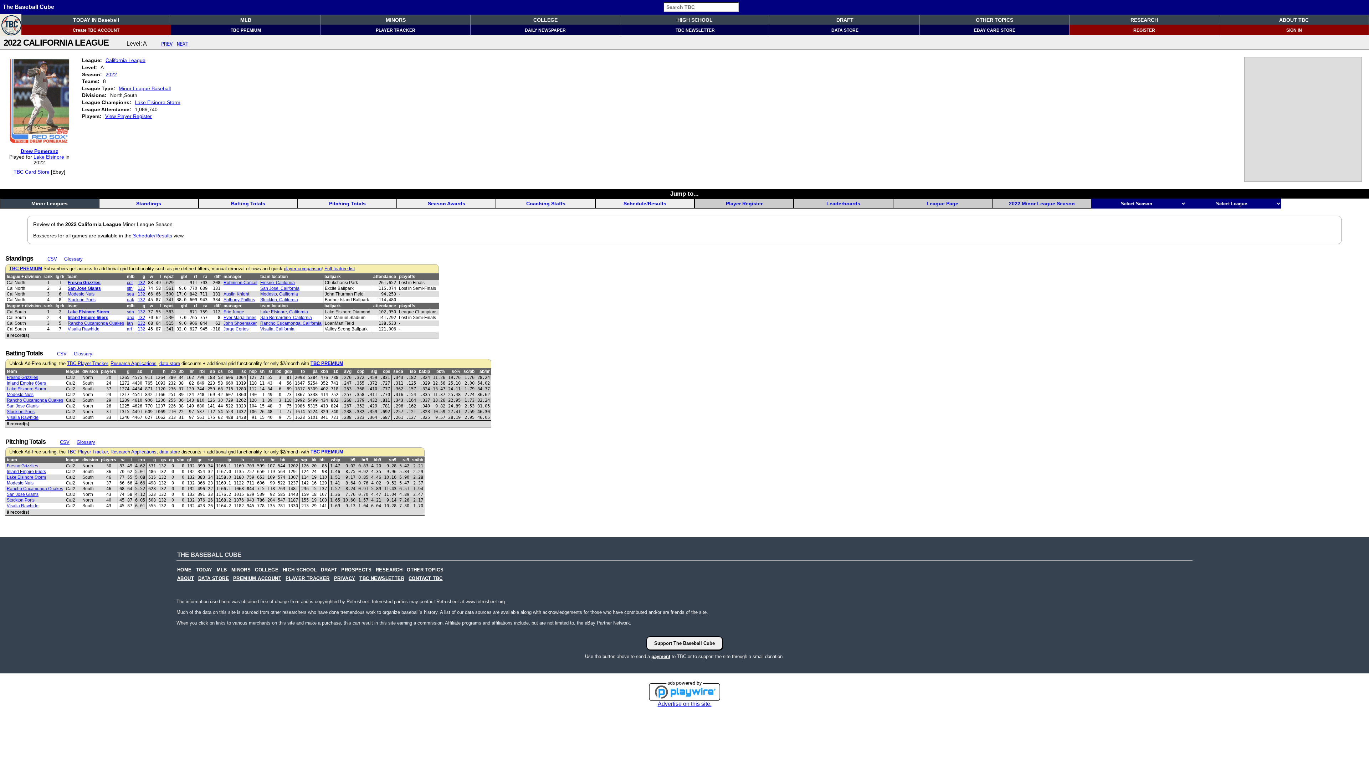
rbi (202, 371)
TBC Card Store (32, 172)
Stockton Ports (82, 299)
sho (180, 459)
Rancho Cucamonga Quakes (96, 323)
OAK (130, 299)
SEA (130, 294)
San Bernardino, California (286, 317)
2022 (111, 74)
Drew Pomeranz (39, 151)
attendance (384, 276)
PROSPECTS (356, 570)
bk (314, 459)
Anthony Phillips (239, 299)
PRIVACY (344, 578)
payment (660, 656)
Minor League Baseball (145, 88)
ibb (278, 371)
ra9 (406, 459)
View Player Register (128, 116)
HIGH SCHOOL (695, 20)
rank (48, 276)
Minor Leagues (49, 203)
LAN (130, 323)
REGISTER (1144, 30)
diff (217, 276)
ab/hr (485, 371)
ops (386, 371)
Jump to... (684, 193)
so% (456, 371)
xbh (324, 371)
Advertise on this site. (685, 704)
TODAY (204, 570)
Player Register (744, 203)
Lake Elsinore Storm (157, 102)
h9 (352, 459)
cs (220, 371)
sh (262, 371)
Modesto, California (279, 294)
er (262, 459)
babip (424, 371)
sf (270, 371)
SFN (130, 288)
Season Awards (446, 203)
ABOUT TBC (1294, 20)
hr (192, 371)
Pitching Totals (347, 203)
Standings (148, 203)
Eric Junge (234, 311)
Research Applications (134, 363)
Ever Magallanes (240, 317)
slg (374, 371)
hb (321, 459)
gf (189, 459)
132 (141, 282)
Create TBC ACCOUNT (96, 30)
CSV (52, 259)
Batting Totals (248, 203)
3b (181, 371)
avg (348, 371)
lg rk (60, 276)
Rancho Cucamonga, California (291, 323)
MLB (245, 20)
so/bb (469, 371)
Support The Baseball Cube (684, 643)
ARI (129, 329)
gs (163, 459)
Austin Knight (236, 294)
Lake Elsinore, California (284, 311)
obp (360, 371)
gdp (288, 371)
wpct (169, 276)
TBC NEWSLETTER (695, 30)
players (108, 371)
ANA (130, 317)
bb (230, 371)
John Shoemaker (240, 323)
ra (205, 276)
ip (229, 459)
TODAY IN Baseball (96, 20)
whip (335, 459)
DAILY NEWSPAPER (545, 30)
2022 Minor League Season (1042, 203)
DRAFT (844, 20)
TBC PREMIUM (246, 30)
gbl (184, 276)
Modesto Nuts (81, 294)
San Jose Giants (84, 288)
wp (304, 459)
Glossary (73, 259)
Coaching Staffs (545, 203)
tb (303, 371)
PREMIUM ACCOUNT (257, 578)
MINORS (396, 20)
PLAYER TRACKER (395, 30)
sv (210, 459)
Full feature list (339, 268)
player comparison (303, 268)
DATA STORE (844, 30)
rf (195, 276)
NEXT (182, 44)
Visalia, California (277, 329)
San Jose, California (279, 288)
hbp (253, 371)
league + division (24, 276)
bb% (440, 371)
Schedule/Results (645, 203)
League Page (942, 203)
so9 (392, 459)
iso (413, 371)
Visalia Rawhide (83, 329)
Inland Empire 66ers (88, 317)
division (90, 371)
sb (212, 371)
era (141, 459)
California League (125, 60)
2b (173, 371)
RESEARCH (1144, 20)
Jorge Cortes (236, 329)
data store (169, 363)
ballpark (332, 276)
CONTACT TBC (425, 578)
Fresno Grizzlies (84, 282)
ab (139, 371)
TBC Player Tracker (87, 363)
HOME (184, 570)
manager (233, 276)
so (243, 371)
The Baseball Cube (28, 7)
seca (398, 371)
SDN (130, 311)
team (72, 276)
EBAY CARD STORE (994, 30)
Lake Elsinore (49, 157)
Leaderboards (843, 203)
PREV (167, 44)
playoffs (407, 276)
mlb (130, 276)
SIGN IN (1294, 30)
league (73, 371)
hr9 (365, 459)
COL (130, 282)
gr (200, 459)
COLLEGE (545, 20)
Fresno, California (277, 282)
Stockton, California (279, 299)
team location (274, 276)
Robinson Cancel (240, 282)
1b (335, 371)
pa (315, 371)
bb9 (377, 459)
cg (171, 459)
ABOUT (185, 578)
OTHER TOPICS (994, 20)
